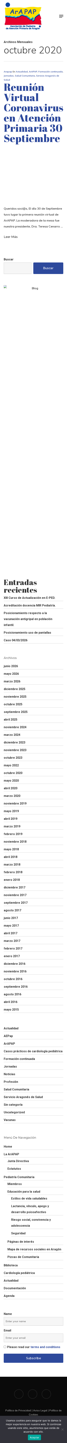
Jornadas (9, 75)
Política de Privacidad (18, 1410)
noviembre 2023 (15, 750)
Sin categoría (13, 1104)
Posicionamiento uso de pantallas (27, 632)
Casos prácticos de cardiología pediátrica (33, 1051)
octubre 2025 (13, 704)
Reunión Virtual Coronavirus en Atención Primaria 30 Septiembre (33, 112)
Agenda (9, 1296)
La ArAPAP (11, 1154)
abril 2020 (10, 788)
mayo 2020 (11, 780)
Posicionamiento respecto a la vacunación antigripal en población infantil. (28, 619)
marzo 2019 (12, 826)
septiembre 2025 (16, 712)
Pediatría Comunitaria (19, 1177)
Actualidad (22, 71)
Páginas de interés (20, 1241)
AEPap (8, 1036)
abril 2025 (10, 719)
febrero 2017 (13, 948)
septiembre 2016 (16, 986)
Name (8, 1314)
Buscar (9, 259)
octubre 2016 (13, 979)
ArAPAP (33, 71)
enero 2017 (12, 956)
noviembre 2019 (15, 803)
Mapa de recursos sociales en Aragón (34, 1249)
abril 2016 (10, 1002)
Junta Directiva (18, 1161)
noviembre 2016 (15, 971)
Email (7, 1330)
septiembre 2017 (16, 902)
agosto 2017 (12, 910)
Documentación (15, 1288)
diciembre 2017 (14, 887)
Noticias (9, 1074)
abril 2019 (10, 819)
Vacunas (10, 1120)
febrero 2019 (13, 834)
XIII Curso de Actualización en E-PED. (29, 598)
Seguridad (18, 1233)
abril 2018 (10, 857)
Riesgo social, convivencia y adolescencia (31, 1222)
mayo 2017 (11, 925)
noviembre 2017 (15, 895)
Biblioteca (11, 1265)
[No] (62, 1429)
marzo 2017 (12, 941)
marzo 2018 (12, 864)
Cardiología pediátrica (19, 1273)
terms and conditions (45, 1347)
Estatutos (14, 1168)
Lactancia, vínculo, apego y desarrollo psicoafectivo (30, 1209)
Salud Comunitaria (25, 75)
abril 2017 (10, 933)
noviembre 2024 (15, 727)
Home (8, 1146)
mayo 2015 (11, 1009)
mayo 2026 (11, 674)
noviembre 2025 (15, 696)
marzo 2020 (12, 796)
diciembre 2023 (14, 742)
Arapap (8, 71)
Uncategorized (14, 1112)
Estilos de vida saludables (29, 1198)
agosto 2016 (12, 994)
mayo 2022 (11, 765)
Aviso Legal (40, 1410)
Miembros (14, 1184)
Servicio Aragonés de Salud (23, 1097)
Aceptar (34, 1437)
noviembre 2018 (15, 841)
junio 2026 (11, 666)
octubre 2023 (13, 757)
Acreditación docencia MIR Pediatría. (30, 605)
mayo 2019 (11, 811)
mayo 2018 (11, 849)
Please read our (33, 1347)
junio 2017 (11, 918)
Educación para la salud (23, 1191)
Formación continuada (50, 71)
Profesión (11, 1082)
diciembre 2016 (14, 964)
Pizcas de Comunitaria (23, 1257)
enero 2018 (12, 880)
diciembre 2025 (14, 689)
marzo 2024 (12, 735)
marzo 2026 (12, 681)
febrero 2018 (13, 872)
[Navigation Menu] (61, 16)
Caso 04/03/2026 (15, 640)
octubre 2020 (13, 773)
